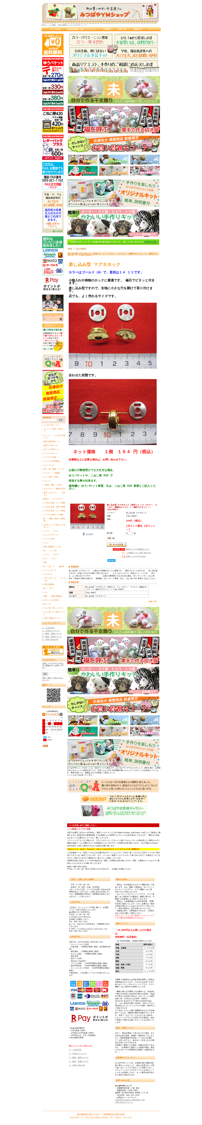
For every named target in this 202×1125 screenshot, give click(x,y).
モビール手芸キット (52, 449)
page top (152, 601)
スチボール (48, 574)
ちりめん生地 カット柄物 (54, 503)
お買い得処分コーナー (52, 618)
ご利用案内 (106, 29)
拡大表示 (89, 534)
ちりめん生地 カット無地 (54, 511)
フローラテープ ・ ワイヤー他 (54, 579)
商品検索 (47, 417)
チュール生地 (49, 539)
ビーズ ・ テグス (51, 555)
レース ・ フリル (51, 531)
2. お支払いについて (51, 631)
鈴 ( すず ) (49, 588)
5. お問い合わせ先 (50, 639)
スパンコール (49, 465)
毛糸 (45, 562)
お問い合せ (122, 29)
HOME (70, 249)
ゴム (45, 592)
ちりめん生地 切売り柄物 (54, 507)
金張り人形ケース (51, 445)
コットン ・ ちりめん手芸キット (54, 436)
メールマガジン (49, 659)
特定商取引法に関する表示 (114, 1114)
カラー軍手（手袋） (52, 477)
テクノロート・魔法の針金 (54, 489)
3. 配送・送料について (52, 633)
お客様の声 (137, 29)
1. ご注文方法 (48, 628)
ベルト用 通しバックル (53, 608)
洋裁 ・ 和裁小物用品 (53, 596)
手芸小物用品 (49, 584)
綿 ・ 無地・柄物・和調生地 (54, 520)
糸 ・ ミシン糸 (50, 551)
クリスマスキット (51, 453)
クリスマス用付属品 (52, 461)
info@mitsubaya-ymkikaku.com (92, 929)
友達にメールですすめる (136, 556)
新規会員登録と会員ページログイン (81, 29)
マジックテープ (50, 570)
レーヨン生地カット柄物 (53, 515)
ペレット (47, 481)
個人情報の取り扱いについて (88, 1114)
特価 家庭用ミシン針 (52, 547)
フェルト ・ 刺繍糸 (52, 473)
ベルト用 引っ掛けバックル (54, 613)
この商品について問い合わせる (138, 553)
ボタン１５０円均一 (52, 600)
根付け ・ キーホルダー (54, 499)
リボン (46, 543)
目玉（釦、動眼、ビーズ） (54, 469)
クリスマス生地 (50, 457)
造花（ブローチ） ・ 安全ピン (54, 494)
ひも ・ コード (50, 558)
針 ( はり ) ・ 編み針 (54, 566)
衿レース (47, 604)
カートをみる (55, 29)
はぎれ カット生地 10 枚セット (54, 526)
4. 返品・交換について (52, 636)
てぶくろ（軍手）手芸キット (54, 430)
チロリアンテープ (51, 535)
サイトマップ (154, 29)
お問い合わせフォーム (124, 1102)
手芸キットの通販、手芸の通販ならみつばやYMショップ (64, 25)
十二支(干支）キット (52, 425)
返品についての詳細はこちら (137, 549)
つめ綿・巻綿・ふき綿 (52, 485)
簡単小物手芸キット (52, 441)
